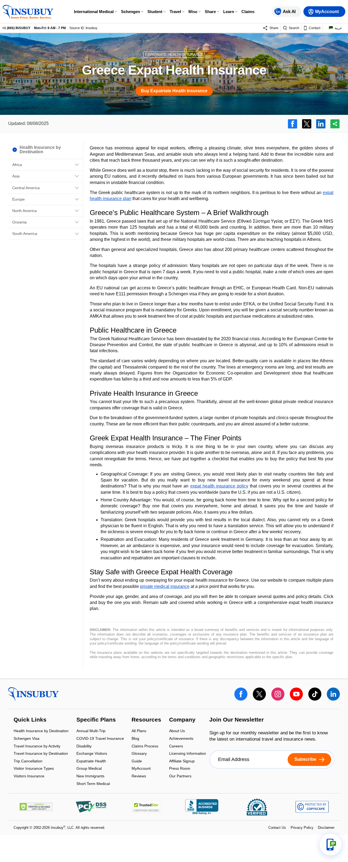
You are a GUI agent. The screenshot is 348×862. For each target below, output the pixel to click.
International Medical (94, 11)
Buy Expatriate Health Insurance (174, 90)
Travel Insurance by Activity (37, 746)
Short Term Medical (93, 783)
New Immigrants (90, 776)
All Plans (139, 731)
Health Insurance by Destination (41, 731)
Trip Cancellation (28, 761)
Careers (176, 746)
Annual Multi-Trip (90, 731)
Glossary (139, 754)
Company (182, 719)
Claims (247, 11)
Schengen (130, 11)
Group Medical (89, 769)
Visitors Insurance (29, 776)
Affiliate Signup (182, 761)
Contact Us (277, 828)
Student (154, 11)
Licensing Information (187, 754)
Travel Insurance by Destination (41, 754)
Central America (26, 188)
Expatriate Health (91, 761)
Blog (135, 739)
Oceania (19, 222)
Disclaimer (326, 828)
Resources (146, 719)
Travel (175, 11)
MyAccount (141, 769)
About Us (177, 731)
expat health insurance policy (219, 486)
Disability (84, 746)
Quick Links (30, 719)
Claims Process (145, 746)
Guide (137, 761)
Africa (17, 164)
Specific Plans (96, 719)
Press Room (179, 769)
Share (210, 11)
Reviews (139, 776)
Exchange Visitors (91, 754)
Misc (192, 11)
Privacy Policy (302, 828)
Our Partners (180, 776)
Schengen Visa (26, 739)
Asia (16, 176)
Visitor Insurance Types (34, 769)
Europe (18, 199)
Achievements (181, 739)
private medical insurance (164, 586)
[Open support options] (330, 844)
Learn (228, 11)
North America (24, 210)
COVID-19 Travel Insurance (100, 739)
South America (24, 233)
